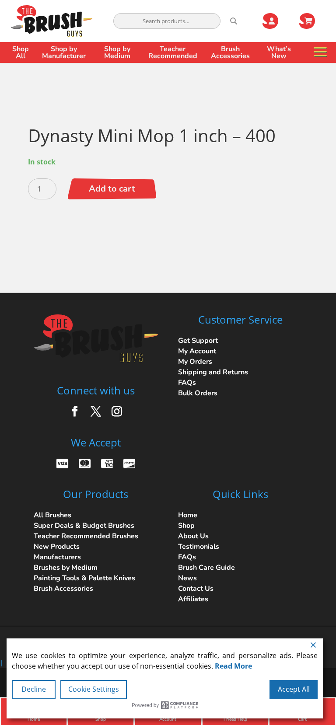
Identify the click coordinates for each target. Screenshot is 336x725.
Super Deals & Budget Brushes (84, 525)
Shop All (20, 52)
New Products (57, 546)
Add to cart (112, 189)
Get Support (198, 340)
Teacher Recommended (172, 52)
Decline (33, 689)
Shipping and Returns (213, 372)
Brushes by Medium (66, 567)
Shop (186, 525)
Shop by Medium (117, 52)
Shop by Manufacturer (64, 52)
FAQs (187, 382)
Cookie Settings (93, 689)
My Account (197, 351)
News (187, 578)
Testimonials (198, 546)
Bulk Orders (197, 393)
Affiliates (193, 599)
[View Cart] (312, 21)
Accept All (294, 689)
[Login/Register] (275, 21)
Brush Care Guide (206, 567)
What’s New (279, 52)
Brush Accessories (230, 52)
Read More (233, 666)
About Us (193, 536)
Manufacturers (57, 557)
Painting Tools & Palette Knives (84, 578)
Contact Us (196, 588)
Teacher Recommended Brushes (86, 536)
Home (187, 515)
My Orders (195, 361)
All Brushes (52, 515)
